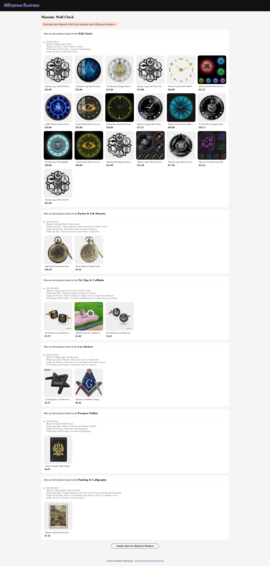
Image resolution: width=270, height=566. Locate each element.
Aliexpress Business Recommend (149, 561)
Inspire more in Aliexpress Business (135, 546)
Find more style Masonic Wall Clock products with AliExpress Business (78, 24)
